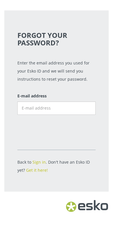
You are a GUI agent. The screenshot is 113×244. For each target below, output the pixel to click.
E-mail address (32, 96)
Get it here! (37, 170)
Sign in (39, 162)
